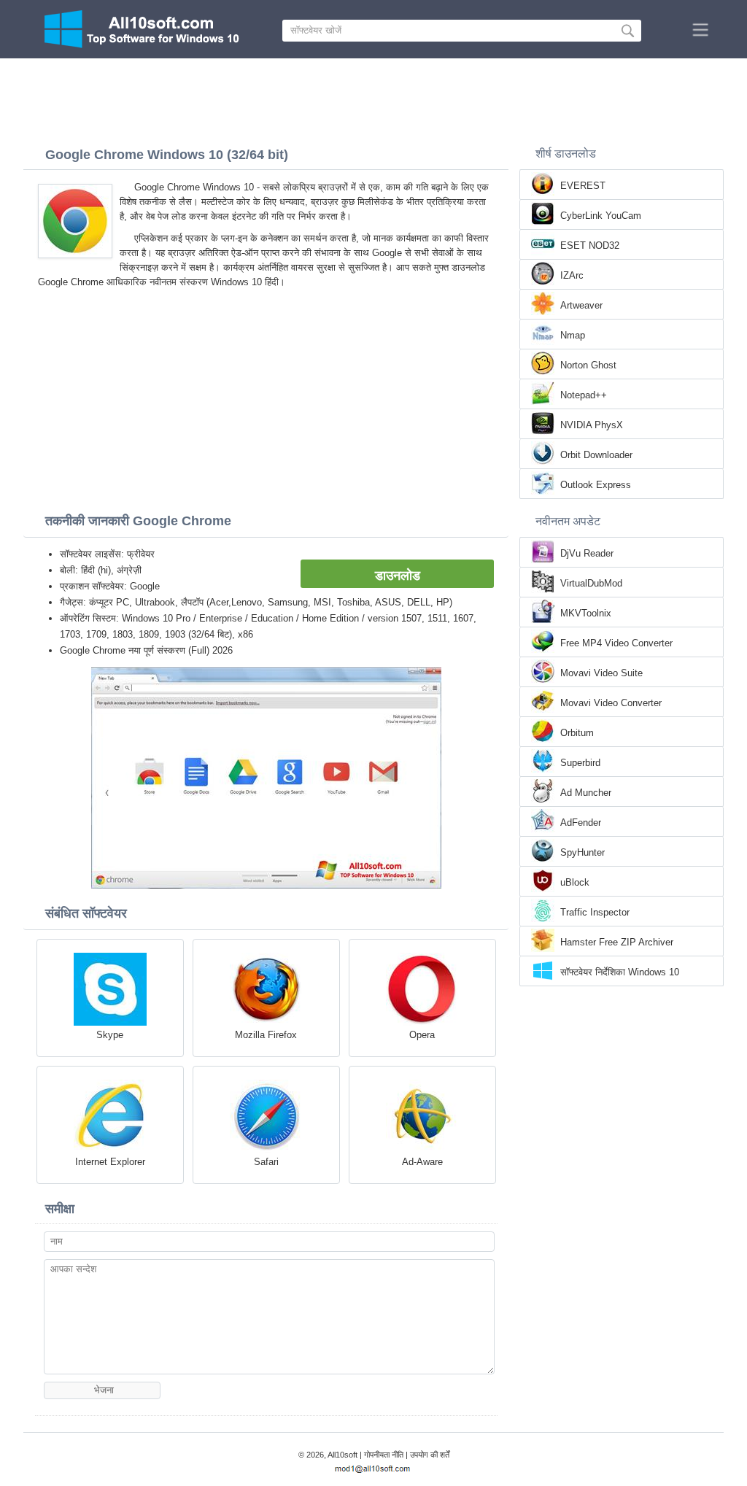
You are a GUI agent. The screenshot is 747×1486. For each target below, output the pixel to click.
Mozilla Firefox (266, 1034)
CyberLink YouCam (600, 215)
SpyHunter (582, 852)
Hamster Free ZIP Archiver (616, 942)
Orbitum (577, 732)
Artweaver (581, 305)
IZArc (572, 275)
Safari (266, 1161)
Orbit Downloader (596, 454)
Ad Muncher (585, 792)
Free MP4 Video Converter (616, 643)
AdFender (580, 822)
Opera (422, 1034)
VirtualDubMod (591, 583)
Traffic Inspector (595, 912)
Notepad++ (583, 395)
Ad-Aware (422, 1161)
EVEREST (582, 185)
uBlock (574, 882)
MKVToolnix (585, 613)
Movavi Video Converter (611, 702)
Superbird (580, 762)
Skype (109, 1034)
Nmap (572, 335)
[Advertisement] (373, 98)
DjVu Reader (587, 553)
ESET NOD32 (589, 245)
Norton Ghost (588, 365)
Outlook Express (595, 484)
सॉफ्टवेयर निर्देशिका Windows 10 (619, 972)
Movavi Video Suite (601, 672)
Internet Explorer (110, 1161)
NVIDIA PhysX (591, 424)
